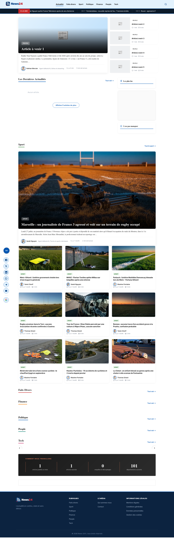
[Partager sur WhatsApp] (6, 278)
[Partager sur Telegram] (6, 284)
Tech (116, 4)
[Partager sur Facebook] (6, 260)
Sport (81, 4)
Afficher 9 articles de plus (66, 105)
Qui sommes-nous (105, 503)
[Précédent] (19, 448)
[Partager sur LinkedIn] (6, 272)
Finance (99, 4)
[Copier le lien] (6, 251)
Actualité (59, 4)
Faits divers (71, 4)
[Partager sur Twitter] (6, 266)
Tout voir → (109, 81)
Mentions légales (132, 503)
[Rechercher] (165, 4)
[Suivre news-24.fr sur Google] (6, 300)
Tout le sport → (150, 146)
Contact (101, 507)
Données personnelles (134, 511)
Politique (89, 4)
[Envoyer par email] (6, 290)
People (108, 4)
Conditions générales (134, 507)
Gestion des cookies (134, 515)
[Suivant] (154, 448)
